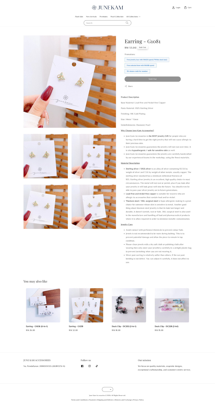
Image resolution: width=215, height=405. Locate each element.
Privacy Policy (138, 400)
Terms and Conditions (79, 400)
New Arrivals (91, 16)
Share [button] (130, 86)
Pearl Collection (117, 16)
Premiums (104, 16)
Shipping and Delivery (105, 400)
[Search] (127, 22)
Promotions (130, 54)
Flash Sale (79, 16)
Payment (92, 400)
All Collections (132, 16)
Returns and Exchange (123, 400)
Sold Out (153, 79)
